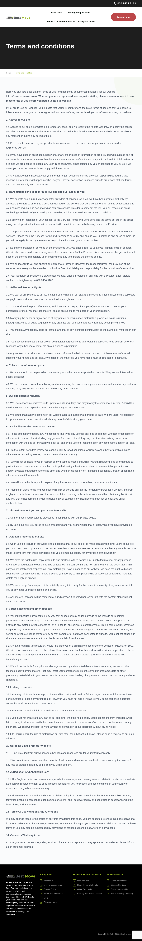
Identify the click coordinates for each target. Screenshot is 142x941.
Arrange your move (123, 18)
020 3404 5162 (126, 3)
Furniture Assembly (119, 889)
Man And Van (83, 881)
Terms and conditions (53, 893)
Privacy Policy (50, 889)
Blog (46, 898)
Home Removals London (88, 885)
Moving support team (79, 12)
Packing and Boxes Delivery (89, 893)
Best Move (56, 12)
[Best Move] (18, 17)
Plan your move (86, 21)
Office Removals (84, 889)
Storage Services (118, 885)
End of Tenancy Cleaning (122, 893)
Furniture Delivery (118, 881)
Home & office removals (59, 21)
